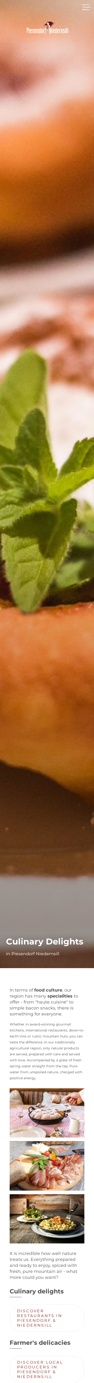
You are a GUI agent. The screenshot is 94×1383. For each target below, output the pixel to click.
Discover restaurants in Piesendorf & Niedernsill (39, 1318)
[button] (86, 7)
